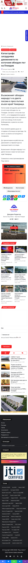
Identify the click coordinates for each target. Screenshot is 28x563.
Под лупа (5, 527)
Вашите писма (6, 492)
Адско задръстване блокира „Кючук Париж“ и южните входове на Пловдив (20, 277)
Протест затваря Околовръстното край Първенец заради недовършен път (6, 296)
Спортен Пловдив (7, 535)
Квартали (18, 511)
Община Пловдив (7, 524)
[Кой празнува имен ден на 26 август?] (5, 382)
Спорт (16, 532)
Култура (16, 513)
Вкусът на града (18, 492)
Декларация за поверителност (10, 437)
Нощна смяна (16, 519)
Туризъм (14, 537)
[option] (14, 231)
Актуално (6, 487)
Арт (14, 487)
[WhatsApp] (4, 199)
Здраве (18, 503)
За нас (3, 423)
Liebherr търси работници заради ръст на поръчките (18, 358)
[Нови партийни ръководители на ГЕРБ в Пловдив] (5, 389)
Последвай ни (15, 461)
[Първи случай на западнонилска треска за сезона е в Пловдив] (5, 367)
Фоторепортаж (17, 540)
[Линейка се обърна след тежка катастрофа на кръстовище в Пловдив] (7, 249)
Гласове (5, 498)
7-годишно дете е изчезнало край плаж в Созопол (14, 233)
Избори (15, 505)
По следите (15, 529)
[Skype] (19, 196)
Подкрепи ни (5, 435)
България (14, 228)
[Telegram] (7, 199)
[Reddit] (15, 196)
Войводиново (8, 188)
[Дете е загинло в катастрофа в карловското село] (7, 269)
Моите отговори (16, 516)
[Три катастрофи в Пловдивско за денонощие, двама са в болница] (21, 249)
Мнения (5, 516)
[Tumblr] (11, 196)
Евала (23, 498)
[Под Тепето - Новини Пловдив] (14, 8)
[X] (14, 219)
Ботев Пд (5, 490)
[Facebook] (4, 196)
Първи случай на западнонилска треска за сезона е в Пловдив (18, 366)
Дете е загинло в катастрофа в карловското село (6, 276)
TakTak (3, 427)
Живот (5, 500)
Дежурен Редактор (7, 69)
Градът (14, 498)
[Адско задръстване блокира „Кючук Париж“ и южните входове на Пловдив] (21, 269)
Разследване (6, 532)
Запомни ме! (5, 334)
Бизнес (22, 487)
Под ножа (5, 529)
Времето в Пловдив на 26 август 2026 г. (15, 12)
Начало (4, 46)
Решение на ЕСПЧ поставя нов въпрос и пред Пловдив (17, 374)
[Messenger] (22, 196)
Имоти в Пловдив (7, 511)
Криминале (10, 46)
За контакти (4, 430)
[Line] (15, 199)
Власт (5, 495)
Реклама (3, 425)
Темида (5, 537)
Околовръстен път (14, 191)
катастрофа (20, 188)
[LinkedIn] (7, 196)
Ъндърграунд (6, 543)
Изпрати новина (5, 432)
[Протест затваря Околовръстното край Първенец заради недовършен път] (7, 288)
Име (2, 328)
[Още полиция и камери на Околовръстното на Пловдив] (21, 288)
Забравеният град (7, 503)
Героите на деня (15, 495)
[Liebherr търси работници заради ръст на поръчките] (5, 359)
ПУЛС (18, 524)
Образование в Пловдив (9, 521)
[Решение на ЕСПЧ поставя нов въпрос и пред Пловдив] (5, 374)
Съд (17, 535)
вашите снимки (17, 543)
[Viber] (11, 199)
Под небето (15, 527)
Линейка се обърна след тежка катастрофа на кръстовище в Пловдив (6, 257)
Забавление (15, 500)
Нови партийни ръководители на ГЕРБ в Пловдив (18, 388)
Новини (13, 50)
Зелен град (6, 505)
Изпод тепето (21, 508)
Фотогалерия (6, 540)
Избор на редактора (8, 508)
